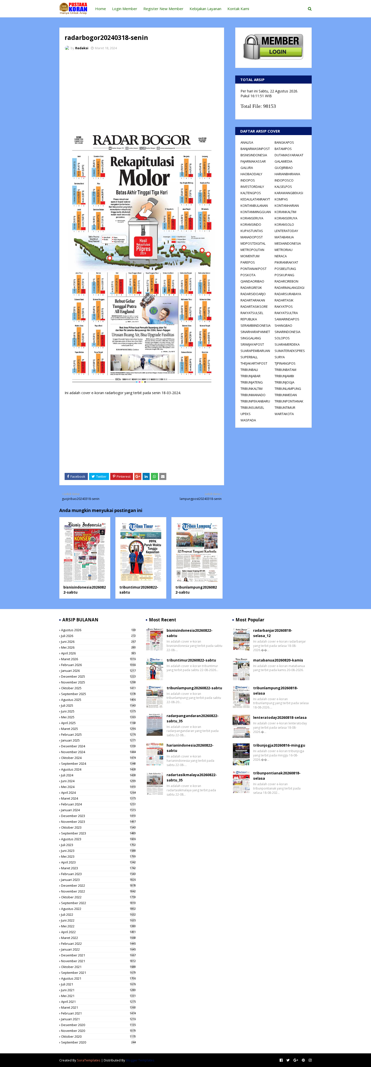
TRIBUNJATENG (252, 382)
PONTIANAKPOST (254, 268)
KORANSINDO (251, 224)
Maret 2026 (98, 659)
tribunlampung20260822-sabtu (194, 687)
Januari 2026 (98, 670)
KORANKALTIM (285, 212)
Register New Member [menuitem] (163, 8)
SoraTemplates (88, 1060)
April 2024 (98, 792)
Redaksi (81, 48)
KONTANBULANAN (254, 205)
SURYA (280, 357)
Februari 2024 (98, 804)
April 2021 (98, 1001)
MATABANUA (284, 237)
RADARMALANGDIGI (289, 287)
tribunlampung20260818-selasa (275, 690)
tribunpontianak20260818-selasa (277, 776)
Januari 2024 (98, 810)
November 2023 (98, 821)
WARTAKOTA (284, 414)
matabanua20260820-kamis (278, 660)
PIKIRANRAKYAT (286, 262)
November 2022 (98, 891)
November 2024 (98, 752)
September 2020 (98, 1042)
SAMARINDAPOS (287, 319)
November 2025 (98, 682)
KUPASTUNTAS (252, 230)
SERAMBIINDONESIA (256, 325)
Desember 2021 (98, 955)
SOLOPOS (282, 338)
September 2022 (98, 903)
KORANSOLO (284, 224)
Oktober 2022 (98, 897)
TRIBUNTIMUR (285, 407)
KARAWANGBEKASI (289, 193)
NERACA (281, 256)
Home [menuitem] (100, 8)
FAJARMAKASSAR (253, 161)
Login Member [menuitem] (124, 8)
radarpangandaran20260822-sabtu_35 (193, 718)
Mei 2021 (98, 996)
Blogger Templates (140, 1060)
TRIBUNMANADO (253, 395)
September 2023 (98, 833)
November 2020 (98, 1030)
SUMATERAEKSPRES (290, 350)
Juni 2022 (98, 920)
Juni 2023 (98, 850)
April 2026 (98, 653)
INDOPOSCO (284, 180)
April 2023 (98, 862)
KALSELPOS (283, 186)
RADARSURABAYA (288, 294)
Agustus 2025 (98, 699)
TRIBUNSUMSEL (252, 407)
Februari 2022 (98, 943)
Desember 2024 (98, 746)
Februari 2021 (98, 1013)
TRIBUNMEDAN (286, 395)
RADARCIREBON (286, 281)
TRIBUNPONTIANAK (289, 401)
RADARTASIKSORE (254, 306)
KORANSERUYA (252, 218)
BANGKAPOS (284, 142)
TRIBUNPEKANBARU (255, 401)
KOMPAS (281, 199)
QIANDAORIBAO (252, 281)
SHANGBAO (283, 325)
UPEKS (246, 414)
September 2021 (98, 972)
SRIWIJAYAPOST (252, 344)
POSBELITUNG (285, 268)
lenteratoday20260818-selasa (280, 717)
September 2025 (98, 694)
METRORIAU (284, 249)
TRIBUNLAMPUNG (288, 388)
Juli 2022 (98, 914)
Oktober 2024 (98, 757)
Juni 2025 (98, 711)
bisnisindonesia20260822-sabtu (190, 633)
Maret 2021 (98, 1007)
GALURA (247, 167)
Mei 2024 (98, 786)
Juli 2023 (98, 845)
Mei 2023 (98, 856)
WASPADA (248, 420)
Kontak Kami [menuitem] (238, 8)
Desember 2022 (98, 885)
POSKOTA (248, 275)
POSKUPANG (284, 275)
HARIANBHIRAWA (287, 174)
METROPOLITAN (252, 249)
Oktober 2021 (98, 966)
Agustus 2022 (98, 908)
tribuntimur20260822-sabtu (191, 660)
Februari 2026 (98, 665)
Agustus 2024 (98, 769)
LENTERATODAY (286, 230)
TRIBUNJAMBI (284, 376)
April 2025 (98, 723)
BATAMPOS (283, 148)
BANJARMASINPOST (255, 148)
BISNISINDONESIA (254, 155)
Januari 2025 (98, 740)
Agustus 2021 (98, 978)
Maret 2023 (98, 868)
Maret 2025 (98, 728)
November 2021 (98, 961)
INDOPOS (248, 180)
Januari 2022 (98, 949)
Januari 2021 (98, 1019)
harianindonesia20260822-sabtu (190, 748)
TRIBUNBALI (249, 369)
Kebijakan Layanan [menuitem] (205, 8)
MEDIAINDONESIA (288, 243)
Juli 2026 (98, 635)
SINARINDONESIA (287, 331)
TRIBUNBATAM (285, 369)
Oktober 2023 (98, 827)
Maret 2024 (98, 798)
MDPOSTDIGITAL (253, 243)
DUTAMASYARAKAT (289, 155)
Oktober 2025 (98, 688)
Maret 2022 (98, 937)
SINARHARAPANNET (255, 331)
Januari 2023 (98, 879)
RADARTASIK (284, 300)
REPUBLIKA (249, 319)
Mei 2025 (98, 717)
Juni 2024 (98, 781)
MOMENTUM (250, 256)
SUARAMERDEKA (287, 344)
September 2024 (98, 763)
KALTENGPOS (251, 193)
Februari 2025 (98, 734)
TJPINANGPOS (285, 363)
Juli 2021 (98, 984)
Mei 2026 (98, 647)
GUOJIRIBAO (284, 167)
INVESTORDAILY (252, 186)
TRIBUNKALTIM (251, 388)
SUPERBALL (249, 357)
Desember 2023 (98, 816)
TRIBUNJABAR (250, 376)
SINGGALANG (251, 338)
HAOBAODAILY (251, 174)
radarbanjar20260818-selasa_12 (272, 633)
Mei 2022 (98, 926)
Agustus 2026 (98, 630)
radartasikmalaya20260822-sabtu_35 (192, 777)
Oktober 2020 (98, 1036)
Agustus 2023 (98, 839)
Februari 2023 (98, 874)
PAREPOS (248, 262)
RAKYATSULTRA (286, 313)
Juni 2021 (98, 990)
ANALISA (247, 142)
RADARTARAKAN (253, 300)
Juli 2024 (98, 775)
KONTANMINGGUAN (256, 212)
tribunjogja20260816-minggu (279, 745)
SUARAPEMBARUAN (255, 350)
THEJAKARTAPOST (254, 363)
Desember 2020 (98, 1025)
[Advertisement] (142, 92)
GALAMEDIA (283, 161)
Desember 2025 (98, 676)
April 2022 (98, 932)
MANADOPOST (252, 237)
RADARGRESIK (251, 287)
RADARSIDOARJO (253, 294)
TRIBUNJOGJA (284, 382)
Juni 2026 (98, 641)
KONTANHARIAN (287, 205)
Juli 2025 (98, 705)
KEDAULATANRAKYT (255, 199)
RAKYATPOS (284, 306)
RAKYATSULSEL (252, 313)
